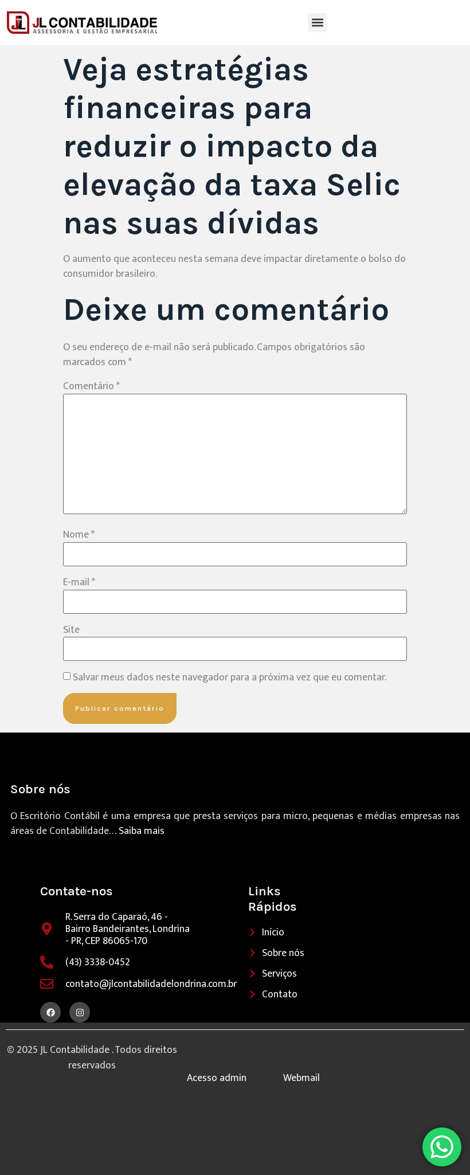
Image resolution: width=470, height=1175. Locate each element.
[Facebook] (50, 1012)
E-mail (79, 582)
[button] (317, 22)
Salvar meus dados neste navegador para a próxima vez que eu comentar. (229, 677)
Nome (79, 535)
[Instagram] (79, 1012)
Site (71, 630)
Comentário (91, 386)
